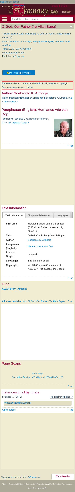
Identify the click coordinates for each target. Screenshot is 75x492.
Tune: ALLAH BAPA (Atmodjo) (16, 49)
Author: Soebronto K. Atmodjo (16, 41)
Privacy (21, 484)
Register (66, 12)
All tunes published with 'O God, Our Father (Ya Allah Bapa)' (33, 301)
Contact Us (30, 484)
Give (29, 488)
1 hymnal (19, 56)
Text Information (14, 215)
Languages (62, 215)
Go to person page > (19, 122)
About (4, 484)
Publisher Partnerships (62, 484)
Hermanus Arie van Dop (40, 246)
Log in (55, 12)
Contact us (34, 477)
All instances (9, 409)
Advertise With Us (44, 484)
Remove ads (8, 6)
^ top (70, 146)
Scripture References (39, 215)
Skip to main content (10, 2)
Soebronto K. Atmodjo (39, 240)
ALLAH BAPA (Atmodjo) (14, 288)
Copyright (13, 484)
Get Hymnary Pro (40, 488)
